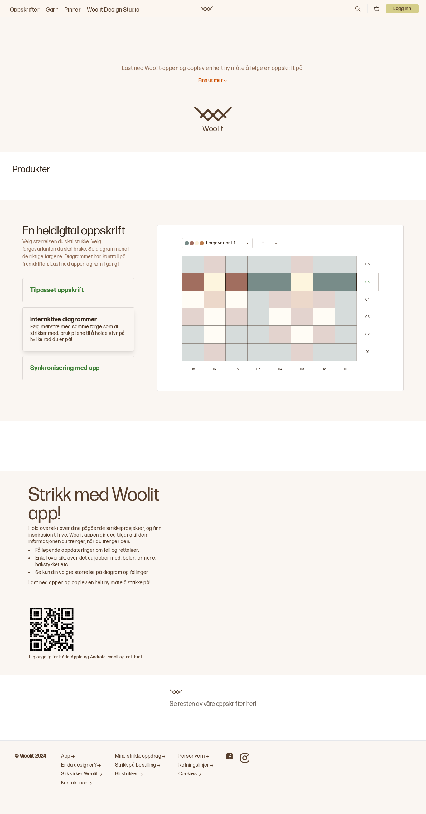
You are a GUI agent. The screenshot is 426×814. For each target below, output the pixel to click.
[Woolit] (207, 8)
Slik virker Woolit (79, 774)
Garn (52, 10)
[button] (357, 8)
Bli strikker (126, 774)
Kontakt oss (74, 783)
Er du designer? (79, 765)
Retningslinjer (193, 765)
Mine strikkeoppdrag (138, 756)
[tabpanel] (280, 308)
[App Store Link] (99, 645)
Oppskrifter (25, 10)
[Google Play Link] (144, 645)
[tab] (78, 290)
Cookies (187, 774)
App (65, 756)
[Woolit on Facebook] (229, 756)
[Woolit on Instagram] (244, 758)
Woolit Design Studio (113, 10)
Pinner (73, 10)
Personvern (191, 756)
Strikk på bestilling (135, 765)
